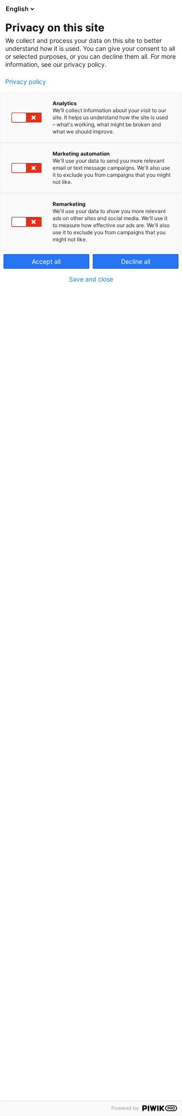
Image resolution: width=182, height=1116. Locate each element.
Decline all (135, 261)
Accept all (46, 261)
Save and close (91, 279)
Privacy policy (25, 81)
